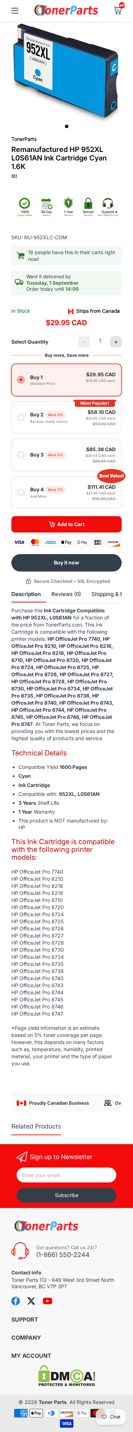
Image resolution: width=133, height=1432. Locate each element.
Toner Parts (53, 1402)
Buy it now (66, 562)
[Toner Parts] (66, 15)
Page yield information (40, 1028)
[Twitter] (31, 1301)
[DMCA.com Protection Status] (66, 1384)
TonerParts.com (63, 625)
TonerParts (24, 139)
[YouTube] (47, 1301)
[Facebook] (15, 1301)
